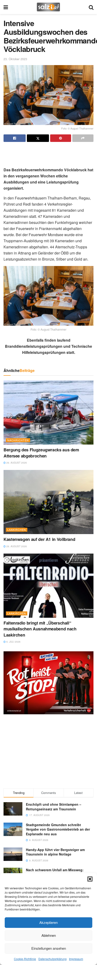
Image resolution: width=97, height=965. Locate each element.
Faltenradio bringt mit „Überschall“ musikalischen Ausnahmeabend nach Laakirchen (40, 629)
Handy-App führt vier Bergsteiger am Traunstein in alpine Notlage (55, 852)
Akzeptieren (48, 922)
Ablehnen (48, 935)
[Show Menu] (6, 7)
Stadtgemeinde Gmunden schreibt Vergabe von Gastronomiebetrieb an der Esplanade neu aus (58, 829)
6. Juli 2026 (13, 641)
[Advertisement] (48, 152)
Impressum (76, 959)
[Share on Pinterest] (60, 138)
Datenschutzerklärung (52, 959)
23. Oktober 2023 (15, 59)
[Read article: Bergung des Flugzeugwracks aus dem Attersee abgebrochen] (48, 412)
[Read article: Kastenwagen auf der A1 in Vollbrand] (48, 502)
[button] (90, 879)
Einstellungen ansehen (48, 948)
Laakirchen (16, 529)
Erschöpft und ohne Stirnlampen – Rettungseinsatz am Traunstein (53, 806)
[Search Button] (91, 7)
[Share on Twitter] (38, 138)
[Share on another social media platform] (82, 138)
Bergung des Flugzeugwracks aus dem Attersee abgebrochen (41, 453)
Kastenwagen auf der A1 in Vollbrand (39, 539)
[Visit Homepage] (48, 7)
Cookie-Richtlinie (25, 959)
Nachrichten (18, 440)
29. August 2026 (16, 462)
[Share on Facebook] (15, 138)
